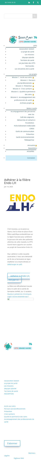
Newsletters (32, 148)
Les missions (29, 55)
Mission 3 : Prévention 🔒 (25, 86)
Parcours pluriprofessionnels (14, 409)
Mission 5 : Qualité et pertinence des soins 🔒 (23, 93)
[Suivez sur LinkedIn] (29, 2)
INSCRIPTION (9, 394)
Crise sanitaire (9, 414)
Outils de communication (25, 131)
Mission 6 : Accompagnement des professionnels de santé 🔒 (23, 98)
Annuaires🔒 (32, 145)
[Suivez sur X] (38, 2)
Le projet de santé (27, 52)
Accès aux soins (10, 406)
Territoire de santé (27, 60)
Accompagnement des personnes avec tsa (23, 112)
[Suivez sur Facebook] (33, 2)
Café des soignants (27, 117)
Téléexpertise (29, 140)
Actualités (30, 151)
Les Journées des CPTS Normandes (27, 64)
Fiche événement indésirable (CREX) (24, 127)
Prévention (30, 134)
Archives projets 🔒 (27, 103)
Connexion (31, 158)
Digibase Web (19, 458)
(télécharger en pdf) (14, 264)
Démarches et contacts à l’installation (26, 121)
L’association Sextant (26, 49)
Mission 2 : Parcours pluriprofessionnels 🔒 (26, 81)
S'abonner (12, 443)
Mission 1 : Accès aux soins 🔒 (23, 77)
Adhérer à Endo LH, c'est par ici (18, 278)
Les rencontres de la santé (24, 69)
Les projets (33, 74)
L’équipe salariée (28, 57)
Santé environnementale (25, 137)
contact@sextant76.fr (15, 366)
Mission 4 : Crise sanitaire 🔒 (23, 89)
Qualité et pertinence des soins (15, 417)
